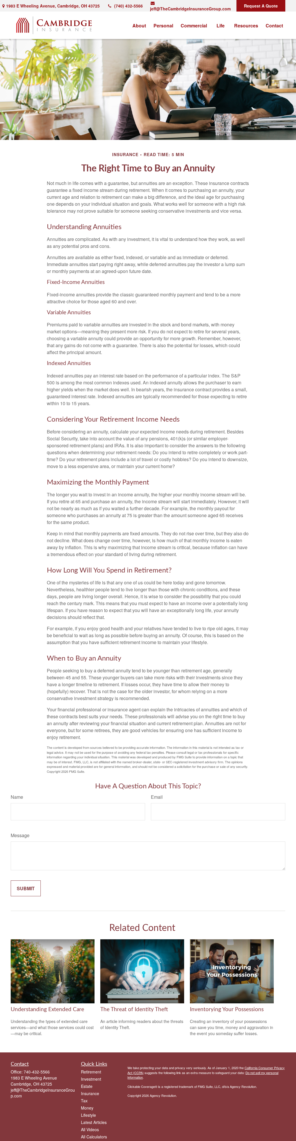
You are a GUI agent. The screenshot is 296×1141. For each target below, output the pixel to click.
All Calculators (94, 1137)
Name (17, 797)
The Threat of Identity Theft (134, 1009)
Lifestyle (88, 1115)
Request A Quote (261, 6)
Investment (91, 1079)
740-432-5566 (37, 1072)
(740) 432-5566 (128, 6)
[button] (139, 25)
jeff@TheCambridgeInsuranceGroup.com (190, 9)
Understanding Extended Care (47, 1009)
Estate (86, 1086)
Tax (84, 1100)
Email (157, 797)
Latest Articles (94, 1122)
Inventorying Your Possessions (227, 1009)
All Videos (90, 1129)
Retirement (91, 1072)
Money (87, 1108)
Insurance (90, 1093)
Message (20, 835)
